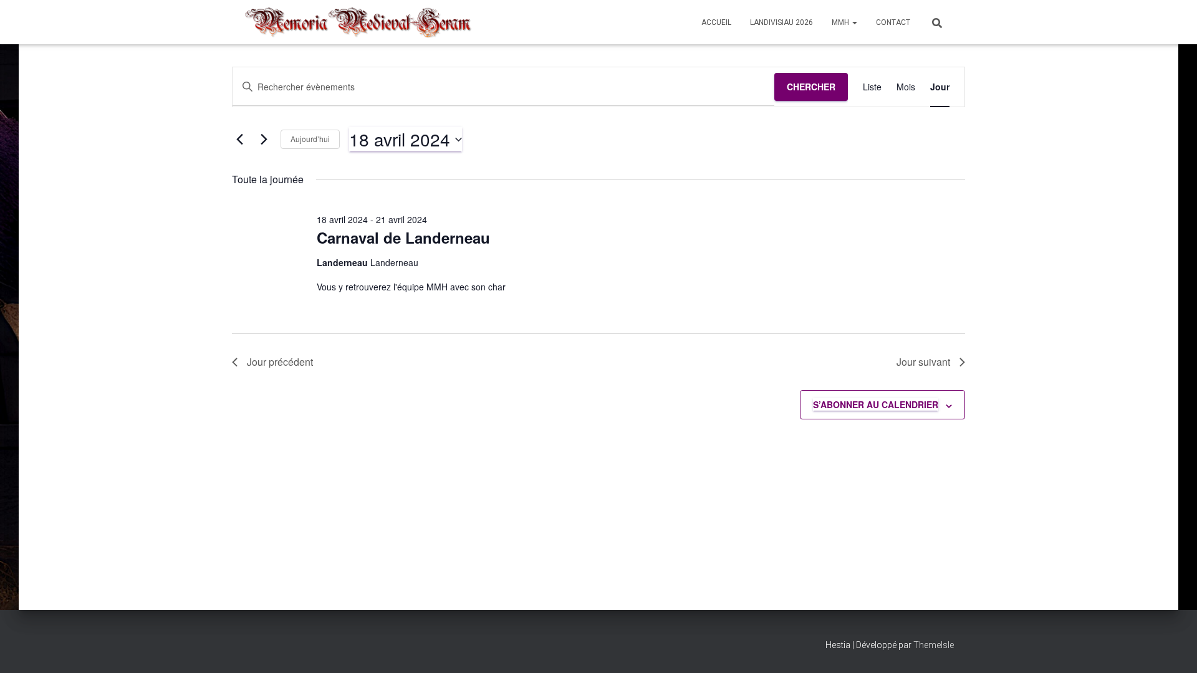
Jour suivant (923, 362)
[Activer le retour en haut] (1172, 648)
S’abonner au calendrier (875, 404)
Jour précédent (280, 362)
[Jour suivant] (263, 139)
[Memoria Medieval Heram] (358, 22)
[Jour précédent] (239, 139)
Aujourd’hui (310, 138)
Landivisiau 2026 (781, 22)
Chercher (811, 86)
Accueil (716, 22)
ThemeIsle (933, 645)
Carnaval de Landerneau (403, 237)
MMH (841, 22)
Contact (893, 22)
